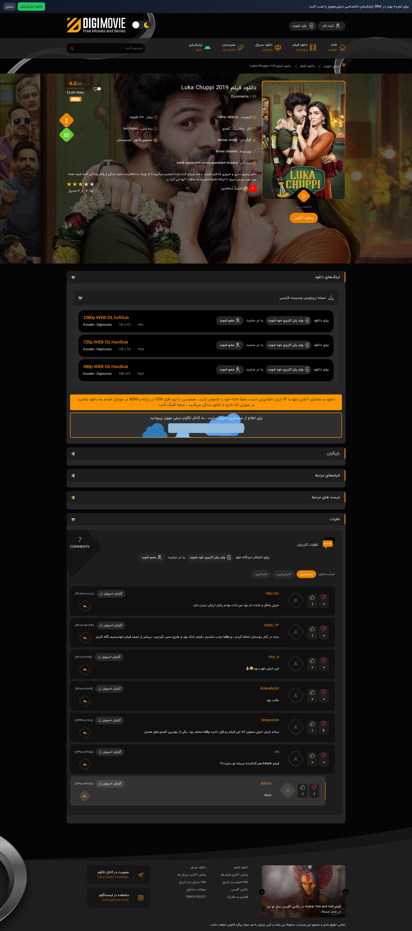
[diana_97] (296, 632)
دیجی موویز (332, 66)
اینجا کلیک (176, 405)
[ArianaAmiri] (296, 695)
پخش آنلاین (303, 217)
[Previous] (262, 892)
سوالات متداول (196, 889)
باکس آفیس (239, 889)
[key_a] (296, 663)
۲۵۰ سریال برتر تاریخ (193, 882)
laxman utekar (228, 140)
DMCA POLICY (196, 897)
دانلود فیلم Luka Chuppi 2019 (270, 66)
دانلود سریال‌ (198, 867)
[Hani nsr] (296, 600)
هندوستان (124, 140)
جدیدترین (306, 574)
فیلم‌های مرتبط (327, 475)
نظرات (335, 519)
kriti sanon (203, 163)
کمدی (226, 128)
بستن (9, 6)
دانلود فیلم (307, 66)
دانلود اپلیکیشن (31, 6)
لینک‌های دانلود (327, 277)
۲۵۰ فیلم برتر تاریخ (235, 882)
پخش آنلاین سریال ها (192, 875)
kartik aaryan (186, 163)
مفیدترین (261, 574)
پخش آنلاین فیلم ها (234, 875)
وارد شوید (300, 26)
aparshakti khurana (224, 163)
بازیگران (333, 453)
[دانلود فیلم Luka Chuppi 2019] (304, 140)
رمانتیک (238, 128)
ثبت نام (329, 26)
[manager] (288, 790)
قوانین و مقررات (237, 897)
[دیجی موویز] (96, 36)
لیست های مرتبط (326, 497)
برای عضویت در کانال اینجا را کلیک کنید (206, 428)
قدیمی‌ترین (284, 574)
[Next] (345, 892)
